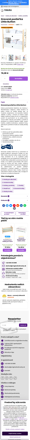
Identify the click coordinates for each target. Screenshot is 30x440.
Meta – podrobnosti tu (21, 419)
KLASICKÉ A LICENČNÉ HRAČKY (17, 3)
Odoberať (23, 325)
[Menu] (27, 10)
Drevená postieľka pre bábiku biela (21, 239)
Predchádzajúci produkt (9, 213)
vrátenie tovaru (14, 97)
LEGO (15, 2)
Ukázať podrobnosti (15, 437)
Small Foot (9, 90)
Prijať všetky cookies (15, 433)
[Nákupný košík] (23, 10)
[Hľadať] (19, 10)
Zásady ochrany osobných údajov (15, 429)
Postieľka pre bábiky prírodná (7, 240)
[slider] (11, 24)
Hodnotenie (4, 24)
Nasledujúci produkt (22, 213)
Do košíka (18, 79)
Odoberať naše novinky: (14, 321)
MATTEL (10, 2)
